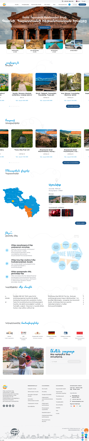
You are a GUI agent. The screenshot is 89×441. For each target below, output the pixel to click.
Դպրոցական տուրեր (33, 403)
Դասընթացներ (25, 4)
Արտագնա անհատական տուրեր (33, 399)
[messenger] (83, 433)
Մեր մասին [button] (47, 4)
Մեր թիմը (44, 391)
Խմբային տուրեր (32, 388)
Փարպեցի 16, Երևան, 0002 (75, 396)
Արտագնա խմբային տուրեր (33, 395)
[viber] (83, 437)
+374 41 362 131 (68, 1)
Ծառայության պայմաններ (45, 408)
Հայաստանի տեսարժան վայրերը (61, 392)
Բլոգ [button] (54, 4)
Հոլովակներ (59, 399)
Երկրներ (58, 407)
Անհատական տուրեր (33, 391)
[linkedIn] (10, 406)
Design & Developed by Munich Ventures (76, 429)
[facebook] (4, 406)
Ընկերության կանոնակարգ (45, 404)
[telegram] (83, 440)
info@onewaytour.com (78, 401)
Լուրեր (57, 413)
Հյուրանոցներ (59, 404)
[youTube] (13, 406)
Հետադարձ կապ (63, 4)
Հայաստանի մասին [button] (36, 4)
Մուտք (75, 4)
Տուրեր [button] (16, 4)
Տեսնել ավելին (81, 223)
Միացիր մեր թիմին (46, 394)
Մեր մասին (44, 388)
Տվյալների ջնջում (46, 412)
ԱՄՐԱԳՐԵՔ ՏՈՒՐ (45, 27)
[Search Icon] (69, 5)
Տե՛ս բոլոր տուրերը (73, 106)
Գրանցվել (82, 4)
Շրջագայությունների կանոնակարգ (47, 416)
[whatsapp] (83, 435)
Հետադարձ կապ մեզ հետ (46, 420)
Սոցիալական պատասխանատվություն (47, 399)
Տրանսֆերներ (31, 406)
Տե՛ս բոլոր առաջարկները (71, 162)
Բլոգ (57, 410)
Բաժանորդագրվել (74, 361)
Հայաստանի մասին (61, 388)
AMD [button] (84, 1)
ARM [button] (79, 1)
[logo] (4, 4)
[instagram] (7, 406)
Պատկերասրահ (60, 396)
